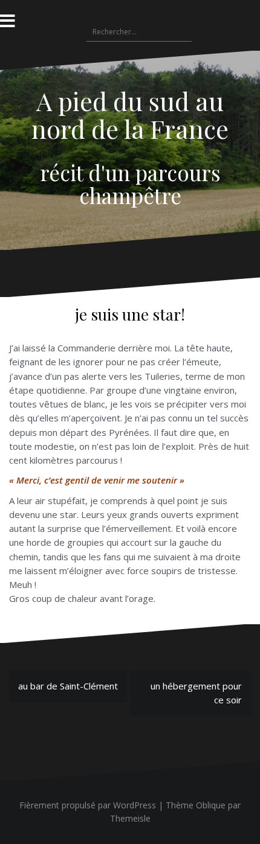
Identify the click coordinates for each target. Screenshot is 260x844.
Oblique (211, 805)
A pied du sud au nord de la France (130, 114)
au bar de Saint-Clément (68, 686)
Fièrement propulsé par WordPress (87, 805)
